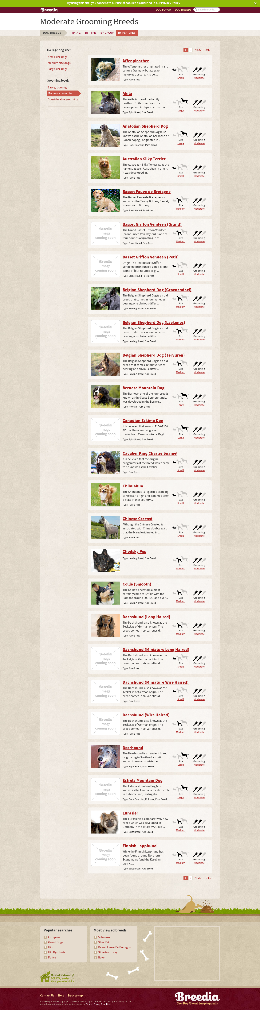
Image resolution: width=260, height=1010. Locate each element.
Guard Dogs (55, 942)
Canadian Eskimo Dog (143, 421)
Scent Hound (135, 210)
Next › (198, 50)
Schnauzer (105, 937)
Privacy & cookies (101, 1004)
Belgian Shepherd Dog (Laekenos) (154, 323)
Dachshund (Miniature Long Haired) (156, 650)
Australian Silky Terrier (144, 159)
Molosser (133, 406)
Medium (180, 209)
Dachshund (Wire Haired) (146, 715)
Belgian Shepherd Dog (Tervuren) (154, 355)
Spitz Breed (134, 112)
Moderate (199, 78)
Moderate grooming (60, 93)
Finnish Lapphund (140, 846)
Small (180, 78)
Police (52, 957)
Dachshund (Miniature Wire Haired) (156, 682)
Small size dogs (57, 57)
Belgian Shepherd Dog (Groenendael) (157, 290)
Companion (55, 937)
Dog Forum (163, 9)
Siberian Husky (107, 952)
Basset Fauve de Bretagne (147, 192)
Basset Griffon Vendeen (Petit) (151, 257)
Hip (50, 947)
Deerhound (133, 748)
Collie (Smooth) (137, 584)
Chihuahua (133, 486)
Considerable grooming (63, 99)
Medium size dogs (59, 63)
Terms (89, 1004)
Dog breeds (183, 9)
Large (181, 110)
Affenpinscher (136, 61)
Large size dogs (57, 69)
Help (61, 996)
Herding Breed (136, 308)
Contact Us (47, 996)
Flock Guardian (136, 145)
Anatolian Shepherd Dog (145, 126)
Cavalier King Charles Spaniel (150, 453)
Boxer (102, 957)
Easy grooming (57, 87)
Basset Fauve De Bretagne (114, 947)
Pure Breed (134, 79)
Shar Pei (103, 942)
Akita (127, 94)
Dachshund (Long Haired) (146, 617)
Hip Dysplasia (56, 952)
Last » (207, 50)
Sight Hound (135, 766)
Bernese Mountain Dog (143, 388)
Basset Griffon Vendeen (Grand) (152, 224)
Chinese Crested (137, 519)
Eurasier (130, 813)
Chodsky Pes (134, 552)
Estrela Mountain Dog (143, 781)
